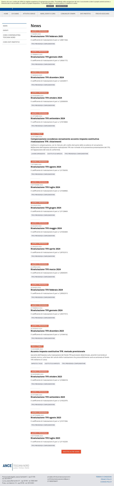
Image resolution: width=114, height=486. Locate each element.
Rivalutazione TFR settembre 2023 (48, 397)
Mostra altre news (71, 452)
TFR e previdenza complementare (43, 44)
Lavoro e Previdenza (39, 31)
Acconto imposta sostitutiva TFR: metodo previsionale (58, 351)
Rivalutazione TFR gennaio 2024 (46, 310)
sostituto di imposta (54, 154)
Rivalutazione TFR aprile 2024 (45, 248)
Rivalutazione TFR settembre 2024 (48, 118)
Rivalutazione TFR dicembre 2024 (47, 77)
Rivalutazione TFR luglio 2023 (45, 438)
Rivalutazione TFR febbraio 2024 (47, 289)
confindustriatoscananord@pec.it (58, 479)
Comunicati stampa (68, 14)
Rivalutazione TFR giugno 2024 (46, 207)
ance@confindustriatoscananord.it (58, 477)
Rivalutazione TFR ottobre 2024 (46, 97)
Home (6, 14)
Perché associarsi (102, 14)
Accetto (50, 6)
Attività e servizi (29, 14)
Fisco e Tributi (37, 134)
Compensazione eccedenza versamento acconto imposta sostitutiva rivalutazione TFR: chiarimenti (65, 140)
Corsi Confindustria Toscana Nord (11, 36)
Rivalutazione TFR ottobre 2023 (46, 376)
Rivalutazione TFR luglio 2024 (45, 187)
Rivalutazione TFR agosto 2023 (46, 417)
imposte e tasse (36, 363)
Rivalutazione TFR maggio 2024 (46, 228)
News (5, 26)
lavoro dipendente (38, 154)
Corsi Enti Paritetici (11, 42)
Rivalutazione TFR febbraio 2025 (47, 36)
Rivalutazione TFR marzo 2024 (46, 269)
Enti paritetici (85, 14)
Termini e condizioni (104, 477)
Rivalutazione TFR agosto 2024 (46, 166)
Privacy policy (106, 479)
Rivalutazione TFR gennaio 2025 (46, 57)
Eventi (5, 30)
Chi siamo (15, 14)
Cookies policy (62, 6)
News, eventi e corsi (47, 14)
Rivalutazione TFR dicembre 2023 (47, 330)
